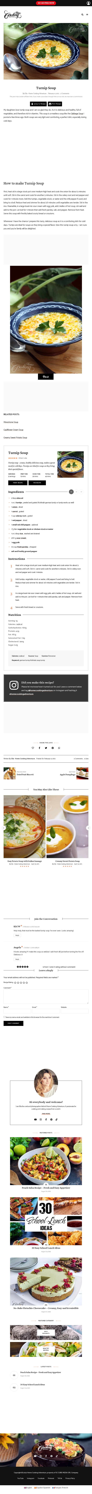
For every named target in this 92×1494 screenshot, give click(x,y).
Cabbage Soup (77, 113)
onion (14, 507)
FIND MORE (46, 1114)
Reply (17, 935)
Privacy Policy (70, 1478)
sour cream (21, 538)
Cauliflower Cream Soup (13, 430)
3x (81, 492)
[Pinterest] (52, 748)
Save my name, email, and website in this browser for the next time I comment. (32, 1017)
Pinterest (51, 1119)
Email (34, 1007)
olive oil (19, 498)
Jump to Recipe (39, 103)
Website (63, 1007)
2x (76, 492)
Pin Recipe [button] (37, 483)
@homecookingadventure (40, 690)
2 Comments (64, 93)
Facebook (41, 1478)
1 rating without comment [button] (64, 967)
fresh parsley (22, 546)
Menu (87, 14)
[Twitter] (46, 748)
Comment (8, 988)
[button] (46, 377)
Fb (46, 1119)
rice (21, 533)
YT (35, 1119)
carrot (15, 511)
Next (88, 828)
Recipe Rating (8, 982)
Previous (3, 828)
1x (71, 492)
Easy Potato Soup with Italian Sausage (25, 861)
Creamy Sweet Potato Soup (15, 437)
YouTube (20, 1478)
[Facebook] (39, 748)
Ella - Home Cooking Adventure (35, 93)
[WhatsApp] (59, 748)
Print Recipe (56, 103)
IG (40, 1119)
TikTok (56, 1119)
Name (6, 1007)
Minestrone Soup (11, 422)
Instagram (30, 1478)
